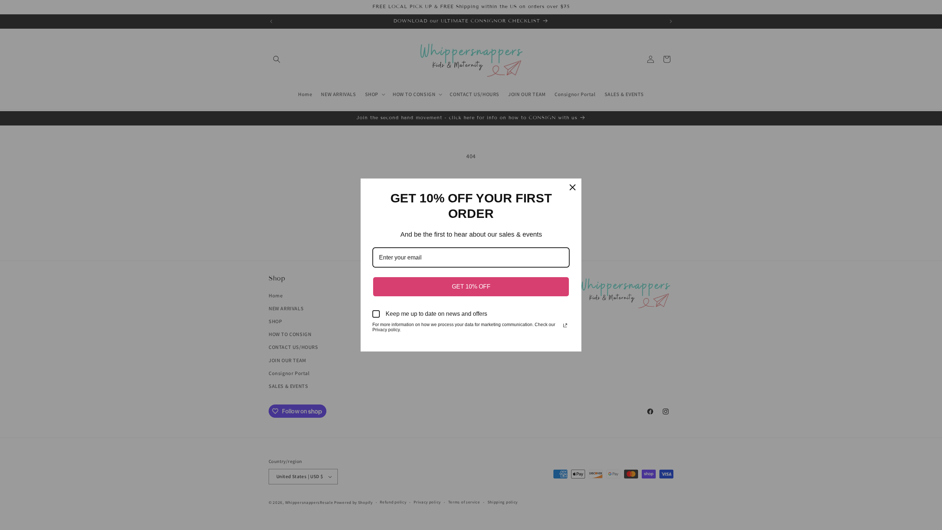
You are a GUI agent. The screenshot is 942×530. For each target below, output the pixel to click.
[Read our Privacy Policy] (565, 325)
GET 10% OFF (471, 286)
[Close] (572, 187)
